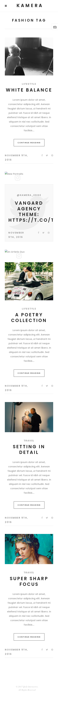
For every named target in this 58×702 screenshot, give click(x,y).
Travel (29, 440)
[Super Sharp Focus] (29, 549)
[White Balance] (29, 56)
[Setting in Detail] (29, 417)
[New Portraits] (14, 174)
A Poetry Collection (29, 318)
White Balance (29, 90)
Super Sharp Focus (29, 581)
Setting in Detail (29, 450)
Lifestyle (29, 84)
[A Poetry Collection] (29, 281)
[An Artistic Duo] (15, 251)
